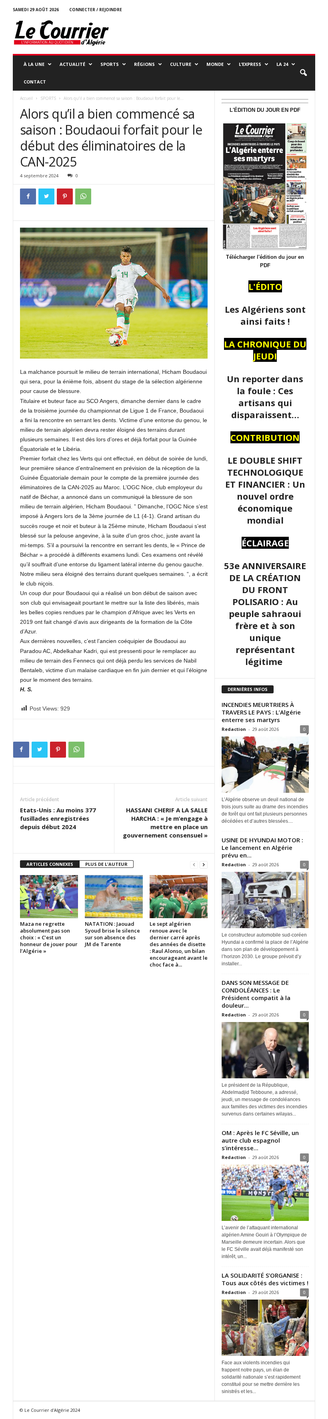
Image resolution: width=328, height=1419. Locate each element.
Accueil (26, 98)
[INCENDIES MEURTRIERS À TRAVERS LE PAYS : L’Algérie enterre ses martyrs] (265, 764)
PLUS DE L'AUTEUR (106, 864)
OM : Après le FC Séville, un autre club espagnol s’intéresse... (260, 1140)
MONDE (215, 64)
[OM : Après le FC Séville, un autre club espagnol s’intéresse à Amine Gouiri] (265, 1193)
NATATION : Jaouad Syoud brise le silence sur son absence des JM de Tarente (112, 934)
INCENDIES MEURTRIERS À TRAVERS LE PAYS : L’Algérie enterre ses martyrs (261, 712)
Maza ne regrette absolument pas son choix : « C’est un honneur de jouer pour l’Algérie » (49, 937)
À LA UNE (34, 64)
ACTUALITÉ (72, 64)
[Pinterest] (65, 196)
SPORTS (109, 64)
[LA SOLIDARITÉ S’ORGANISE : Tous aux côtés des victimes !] (265, 1328)
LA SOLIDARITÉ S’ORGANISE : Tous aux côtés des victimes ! (265, 1279)
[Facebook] (28, 196)
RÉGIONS (144, 64)
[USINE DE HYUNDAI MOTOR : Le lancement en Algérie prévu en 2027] (265, 900)
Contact (35, 82)
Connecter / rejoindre (95, 9)
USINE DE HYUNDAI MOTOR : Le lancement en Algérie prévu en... (262, 847)
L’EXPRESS (250, 64)
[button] (303, 73)
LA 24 (282, 64)
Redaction (234, 729)
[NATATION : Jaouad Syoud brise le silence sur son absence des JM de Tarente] (114, 896)
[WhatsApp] (83, 196)
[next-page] (204, 864)
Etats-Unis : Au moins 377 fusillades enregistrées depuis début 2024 (58, 818)
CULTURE (180, 64)
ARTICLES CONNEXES (49, 864)
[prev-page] (194, 864)
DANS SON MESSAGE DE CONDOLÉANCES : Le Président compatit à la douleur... (256, 993)
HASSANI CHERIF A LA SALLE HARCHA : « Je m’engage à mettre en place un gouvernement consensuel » (165, 822)
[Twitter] (46, 196)
